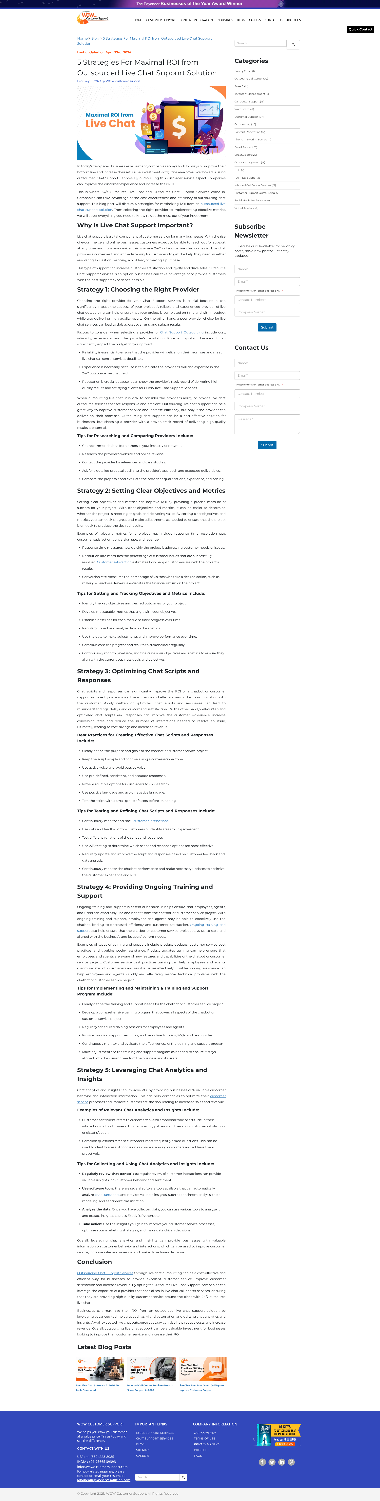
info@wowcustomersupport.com (102, 1466)
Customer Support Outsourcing (255, 192)
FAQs (198, 1455)
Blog (241, 20)
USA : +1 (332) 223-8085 (95, 1456)
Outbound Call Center (249, 78)
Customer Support (161, 20)
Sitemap (142, 1450)
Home (138, 20)
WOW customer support (123, 81)
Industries (225, 20)
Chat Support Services (154, 1438)
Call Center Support (247, 101)
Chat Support (243, 154)
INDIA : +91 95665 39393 (96, 1461)
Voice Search (243, 109)
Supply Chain (243, 71)
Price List (201, 1450)
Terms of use (204, 1438)
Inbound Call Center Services (253, 185)
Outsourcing (243, 124)
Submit (267, 327)
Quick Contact (360, 29)
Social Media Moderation (250, 200)
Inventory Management (250, 93)
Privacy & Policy (207, 1444)
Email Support (244, 147)
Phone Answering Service (251, 139)
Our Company (205, 1433)
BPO (237, 169)
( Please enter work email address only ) (259, 290)
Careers (255, 20)
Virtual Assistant (245, 208)
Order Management (247, 162)
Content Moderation (196, 20)
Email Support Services (155, 1433)
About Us (293, 20)
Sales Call (240, 86)
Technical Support (246, 177)
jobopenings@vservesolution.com (103, 1480)
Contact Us (273, 20)
